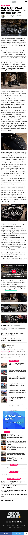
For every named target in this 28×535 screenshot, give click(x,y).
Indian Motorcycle (15, 325)
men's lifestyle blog (5, 351)
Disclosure (19, 527)
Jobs (13, 525)
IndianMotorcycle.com (11, 290)
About (4, 525)
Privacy (9, 527)
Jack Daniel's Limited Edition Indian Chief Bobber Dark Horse (14, 329)
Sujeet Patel (9, 16)
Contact (8, 525)
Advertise (17, 525)
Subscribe (23, 525)
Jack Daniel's (5, 327)
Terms (14, 527)
